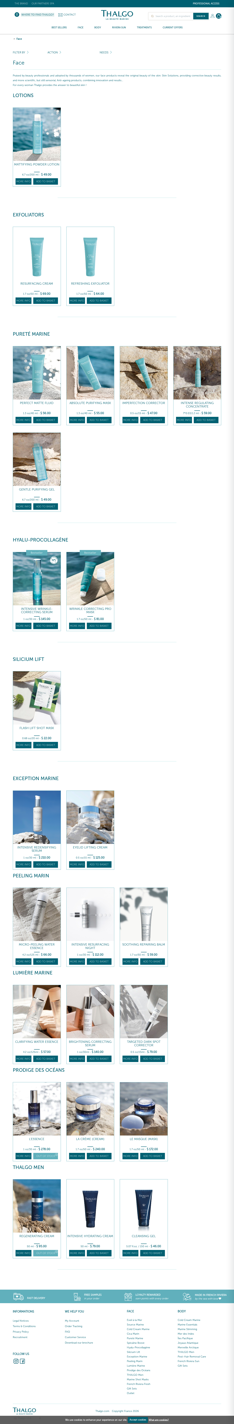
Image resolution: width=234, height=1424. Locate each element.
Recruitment (20, 1337)
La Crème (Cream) (90, 1139)
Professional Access (206, 3)
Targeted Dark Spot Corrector (144, 1043)
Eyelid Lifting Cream (90, 847)
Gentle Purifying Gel (37, 489)
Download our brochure (79, 1342)
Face (19, 38)
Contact (69, 14)
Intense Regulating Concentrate (197, 404)
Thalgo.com (102, 1411)
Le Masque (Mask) (144, 1139)
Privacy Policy (21, 1331)
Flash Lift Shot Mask (37, 728)
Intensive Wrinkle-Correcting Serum (37, 610)
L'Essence (36, 1139)
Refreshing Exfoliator (90, 283)
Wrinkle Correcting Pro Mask (90, 610)
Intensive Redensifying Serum (36, 849)
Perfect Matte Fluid (37, 403)
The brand (21, 3)
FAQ (67, 1331)
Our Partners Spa (43, 3)
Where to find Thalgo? (37, 14)
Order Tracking (73, 1326)
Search (201, 16)
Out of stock (45, 1156)
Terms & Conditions (24, 1326)
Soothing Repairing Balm (143, 944)
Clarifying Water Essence (36, 1042)
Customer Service (75, 1337)
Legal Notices (21, 1320)
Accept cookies (138, 1419)
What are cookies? (159, 1419)
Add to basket (45, 181)
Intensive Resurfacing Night (90, 946)
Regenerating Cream (36, 1236)
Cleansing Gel (144, 1236)
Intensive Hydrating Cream (90, 1236)
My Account (72, 1320)
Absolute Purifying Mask (90, 403)
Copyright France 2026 (125, 1411)
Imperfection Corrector (143, 403)
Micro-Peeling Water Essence (37, 946)
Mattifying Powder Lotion (36, 164)
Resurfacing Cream (36, 283)
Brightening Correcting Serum (90, 1043)
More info (23, 181)
